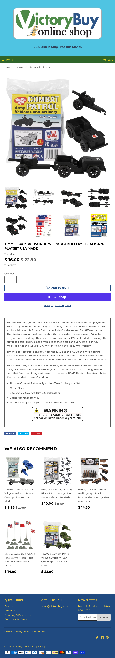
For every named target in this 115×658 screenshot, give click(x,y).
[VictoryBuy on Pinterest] (107, 637)
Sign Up (104, 617)
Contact (8, 632)
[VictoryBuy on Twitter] (97, 637)
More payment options (57, 305)
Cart (110, 59)
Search (8, 606)
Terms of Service (39, 632)
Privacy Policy (21, 632)
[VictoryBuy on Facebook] (102, 637)
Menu (9, 59)
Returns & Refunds (16, 619)
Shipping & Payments (17, 615)
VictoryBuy (17, 646)
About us (10, 610)
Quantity (9, 273)
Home (7, 67)
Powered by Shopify (35, 646)
